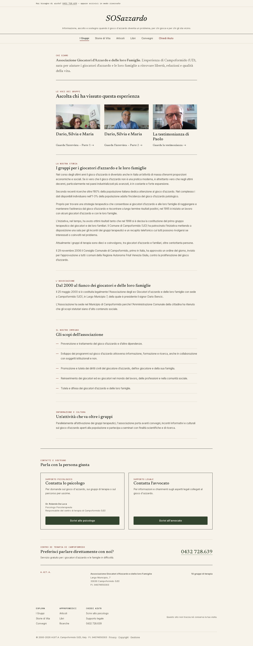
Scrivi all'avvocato (170, 520)
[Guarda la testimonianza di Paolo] (175, 116)
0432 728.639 (69, 3)
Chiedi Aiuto (166, 38)
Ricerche (64, 623)
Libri (133, 38)
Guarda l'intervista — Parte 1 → (75, 145)
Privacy (113, 637)
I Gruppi (84, 38)
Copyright (123, 637)
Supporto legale (95, 618)
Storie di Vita (102, 38)
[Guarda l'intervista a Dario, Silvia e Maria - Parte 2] (126, 116)
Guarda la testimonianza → (169, 145)
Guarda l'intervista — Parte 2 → (123, 145)
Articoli (120, 38)
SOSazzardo (126, 19)
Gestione (135, 637)
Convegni (147, 38)
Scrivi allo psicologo (82, 520)
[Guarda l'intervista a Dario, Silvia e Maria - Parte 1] (78, 116)
